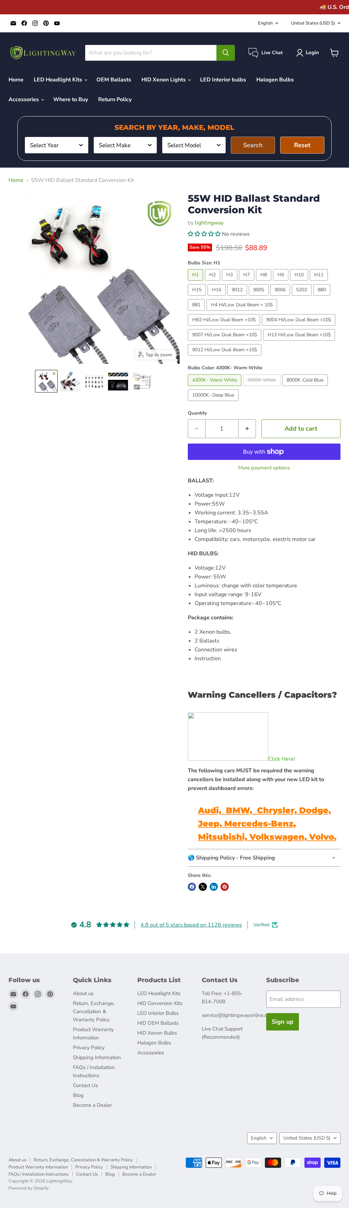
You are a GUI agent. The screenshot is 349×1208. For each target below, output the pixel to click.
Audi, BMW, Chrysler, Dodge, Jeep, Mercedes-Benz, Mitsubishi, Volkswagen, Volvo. (267, 823)
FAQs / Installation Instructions (39, 1174)
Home (16, 79)
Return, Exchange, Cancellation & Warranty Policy (94, 1011)
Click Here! (281, 759)
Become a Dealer (92, 1105)
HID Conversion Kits (159, 1003)
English (265, 23)
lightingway (209, 223)
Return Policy (115, 99)
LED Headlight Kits (59, 79)
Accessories (24, 99)
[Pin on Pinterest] (225, 887)
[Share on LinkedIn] (214, 887)
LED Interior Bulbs (158, 1013)
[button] (46, 381)
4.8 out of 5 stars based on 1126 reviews (191, 925)
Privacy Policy (89, 1047)
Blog (78, 1095)
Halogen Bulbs (275, 79)
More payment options (264, 468)
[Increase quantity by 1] (247, 428)
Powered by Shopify (29, 1188)
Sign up (282, 1022)
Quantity (197, 413)
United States (313, 23)
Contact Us (85, 1085)
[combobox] (57, 145)
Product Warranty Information (38, 1167)
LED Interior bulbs (223, 79)
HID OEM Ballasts (158, 1023)
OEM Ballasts (113, 79)
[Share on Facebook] (192, 887)
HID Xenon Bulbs (157, 1032)
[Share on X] (203, 887)
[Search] (225, 53)
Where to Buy (70, 99)
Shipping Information (97, 1057)
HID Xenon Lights (164, 79)
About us (83, 993)
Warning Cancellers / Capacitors (260, 695)
